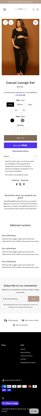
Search (22, 349)
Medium (20, 105)
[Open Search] (34, 10)
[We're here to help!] (23, 321)
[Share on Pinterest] (24, 185)
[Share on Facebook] (17, 185)
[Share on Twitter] (20, 185)
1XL (16, 110)
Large (30, 105)
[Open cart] (37, 9)
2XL (23, 110)
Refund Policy (25, 352)
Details (6, 156)
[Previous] (5, 22)
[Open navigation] (6, 9)
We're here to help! (31, 320)
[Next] (11, 22)
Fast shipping (13, 320)
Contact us (15, 180)
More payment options (20, 151)
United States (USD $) (12, 380)
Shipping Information (28, 362)
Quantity (20, 125)
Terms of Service (26, 356)
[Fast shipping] (5, 321)
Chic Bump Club (20, 409)
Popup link (24, 180)
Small (10, 105)
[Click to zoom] (35, 22)
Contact (23, 359)
